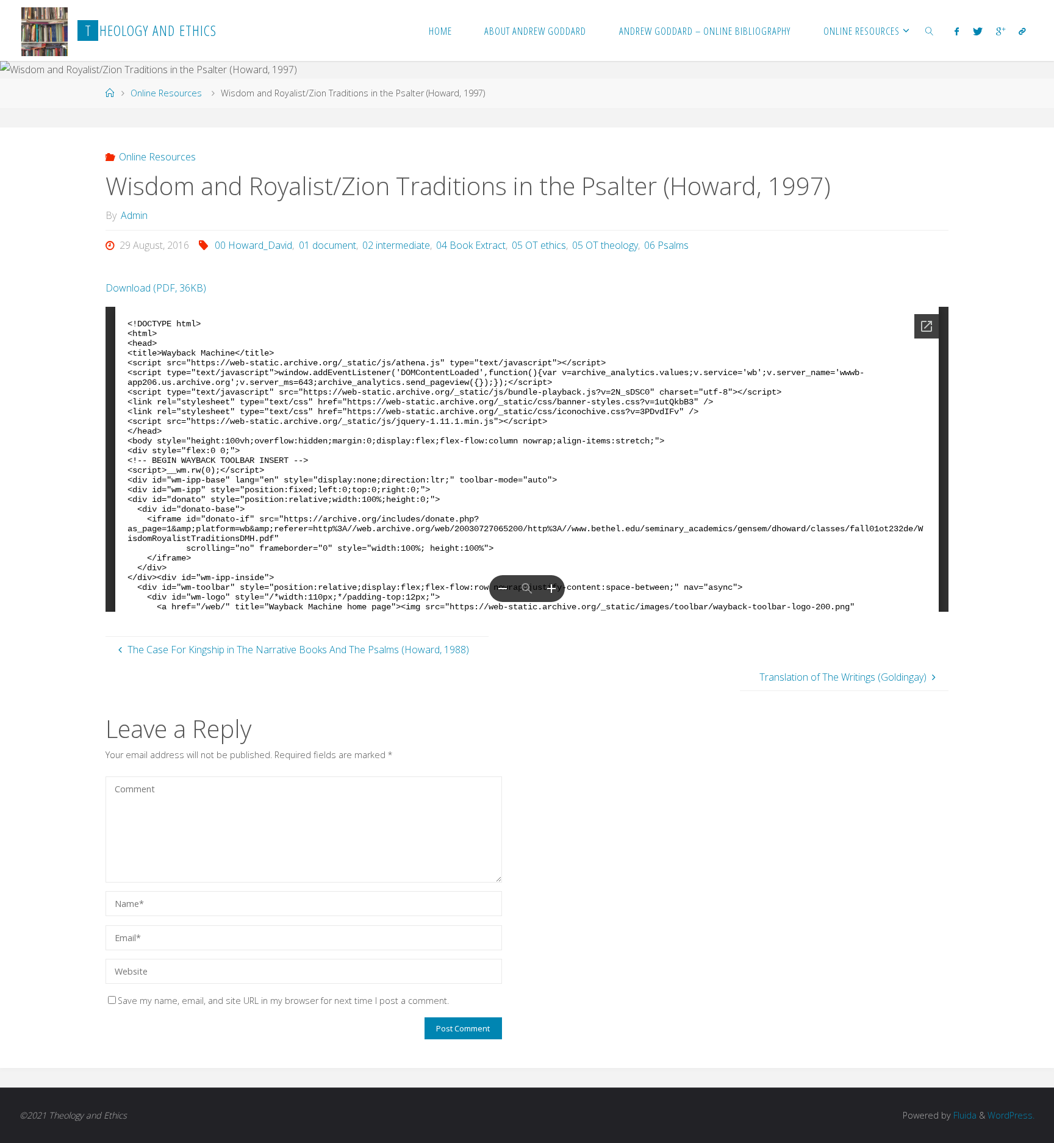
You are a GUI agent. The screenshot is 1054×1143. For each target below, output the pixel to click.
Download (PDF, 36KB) (156, 288)
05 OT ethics (539, 245)
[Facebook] (957, 31)
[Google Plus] (1000, 31)
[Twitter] (977, 31)
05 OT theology (605, 245)
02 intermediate (396, 245)
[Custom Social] (1022, 31)
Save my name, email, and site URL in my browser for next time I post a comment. (283, 1000)
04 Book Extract (471, 245)
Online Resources (166, 93)
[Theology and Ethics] (44, 30)
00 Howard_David (253, 245)
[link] (929, 30)
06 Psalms (666, 245)
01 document (327, 245)
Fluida (964, 1115)
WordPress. (1011, 1115)
